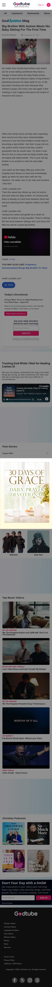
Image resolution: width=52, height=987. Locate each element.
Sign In (41, 5)
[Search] (49, 5)
